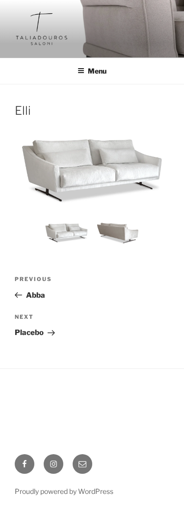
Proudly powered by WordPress (64, 491)
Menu (97, 71)
